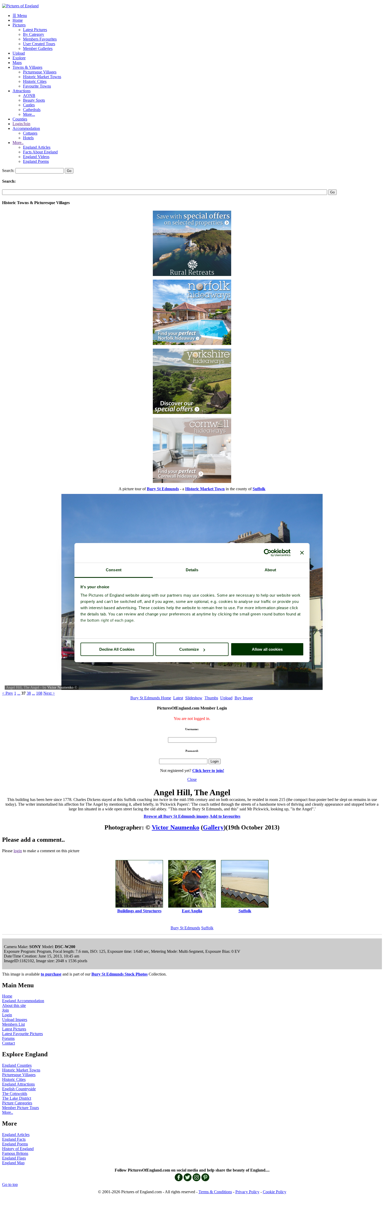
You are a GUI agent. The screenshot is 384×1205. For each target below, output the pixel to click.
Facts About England (40, 152)
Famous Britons (15, 1153)
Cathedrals (31, 109)
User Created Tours (39, 44)
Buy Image (244, 698)
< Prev (7, 693)
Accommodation (26, 128)
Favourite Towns (37, 86)
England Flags (14, 1158)
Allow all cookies (267, 649)
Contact (8, 1043)
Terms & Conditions (215, 1192)
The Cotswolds (14, 1093)
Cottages (30, 133)
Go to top (10, 1184)
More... (29, 114)
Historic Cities (34, 81)
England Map (13, 1163)
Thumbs (211, 698)
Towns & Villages (27, 67)
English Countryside (19, 1089)
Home (18, 20)
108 (39, 693)
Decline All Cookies (117, 649)
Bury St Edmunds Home (150, 698)
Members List (13, 1024)
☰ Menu (20, 15)
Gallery (213, 827)
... (18, 693)
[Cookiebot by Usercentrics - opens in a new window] (267, 553)
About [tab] (270, 570)
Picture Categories (17, 1103)
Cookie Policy (274, 1192)
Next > (49, 693)
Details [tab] (192, 570)
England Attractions (18, 1084)
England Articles (36, 147)
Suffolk (207, 928)
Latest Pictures (35, 29)
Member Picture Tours (20, 1107)
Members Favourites (40, 39)
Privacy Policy (247, 1192)
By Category (33, 34)
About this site (14, 1005)
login (18, 851)
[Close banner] (302, 553)
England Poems (36, 161)
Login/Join (21, 124)
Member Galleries (38, 48)
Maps (17, 62)
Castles (29, 105)
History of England (18, 1148)
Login (7, 1015)
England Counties (17, 1065)
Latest (178, 698)
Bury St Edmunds (185, 928)
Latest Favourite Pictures (22, 1033)
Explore (19, 58)
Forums (8, 1038)
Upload (19, 53)
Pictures (19, 25)
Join (5, 1010)
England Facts (14, 1139)
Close (192, 779)
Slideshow (193, 698)
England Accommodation (23, 1001)
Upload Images (14, 1019)
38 (29, 693)
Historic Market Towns (42, 76)
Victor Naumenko (60, 687)
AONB (29, 95)
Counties (20, 119)
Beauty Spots (34, 100)
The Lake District (16, 1098)
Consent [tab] (113, 570)
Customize (189, 649)
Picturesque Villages (39, 72)
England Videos (36, 156)
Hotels (28, 138)
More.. (18, 142)
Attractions (22, 91)
